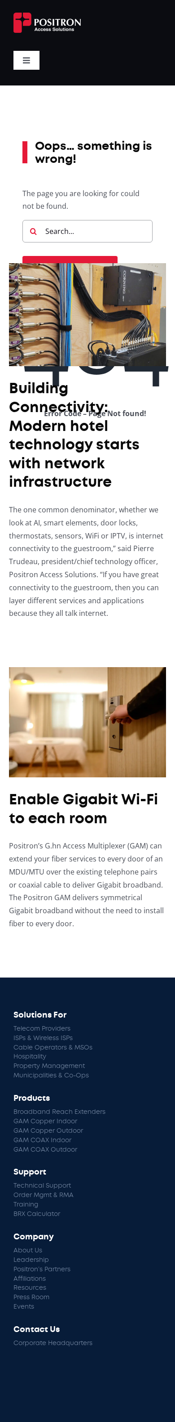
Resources (29, 1288)
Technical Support (42, 1186)
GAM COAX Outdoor (45, 1150)
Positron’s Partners (41, 1269)
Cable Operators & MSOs (52, 1048)
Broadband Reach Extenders (59, 1112)
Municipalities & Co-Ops (51, 1075)
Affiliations (29, 1279)
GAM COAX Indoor (42, 1140)
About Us (27, 1250)
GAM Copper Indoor (45, 1121)
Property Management (49, 1066)
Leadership (31, 1260)
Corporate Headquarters (52, 1343)
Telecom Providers (41, 1029)
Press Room (31, 1297)
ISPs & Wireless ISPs (43, 1038)
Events (23, 1307)
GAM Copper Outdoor (48, 1131)
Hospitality (29, 1057)
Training (25, 1205)
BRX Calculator (36, 1214)
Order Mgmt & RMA (43, 1195)
